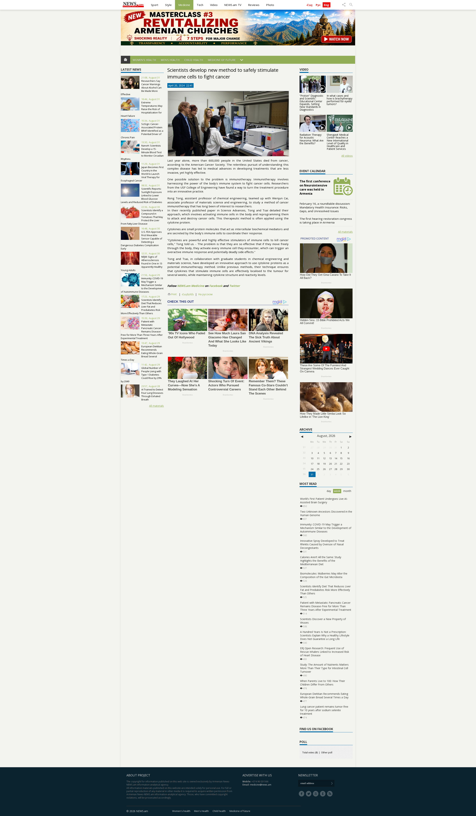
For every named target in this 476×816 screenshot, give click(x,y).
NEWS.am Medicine (190, 286)
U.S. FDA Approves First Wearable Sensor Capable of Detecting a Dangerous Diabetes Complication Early (141, 240)
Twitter (234, 286)
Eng (326, 5)
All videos (347, 155)
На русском (205, 294)
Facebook (215, 286)
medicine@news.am (260, 784)
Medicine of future (221, 60)
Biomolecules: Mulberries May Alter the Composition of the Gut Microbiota (323, 575)
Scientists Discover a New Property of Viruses (323, 620)
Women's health (144, 60)
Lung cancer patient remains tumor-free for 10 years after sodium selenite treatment (324, 710)
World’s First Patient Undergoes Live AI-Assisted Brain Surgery (324, 500)
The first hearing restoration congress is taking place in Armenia (326, 220)
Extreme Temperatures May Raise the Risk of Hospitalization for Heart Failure (141, 109)
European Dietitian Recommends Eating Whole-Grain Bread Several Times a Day (142, 353)
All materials (156, 406)
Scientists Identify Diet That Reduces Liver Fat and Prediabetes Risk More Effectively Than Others (325, 590)
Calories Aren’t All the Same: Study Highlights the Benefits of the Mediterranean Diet (320, 560)
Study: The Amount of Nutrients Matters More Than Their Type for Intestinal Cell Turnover (324, 668)
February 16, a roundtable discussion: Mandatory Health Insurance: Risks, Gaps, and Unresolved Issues (325, 207)
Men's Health (170, 60)
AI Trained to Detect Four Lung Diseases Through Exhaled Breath (152, 394)
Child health (193, 60)
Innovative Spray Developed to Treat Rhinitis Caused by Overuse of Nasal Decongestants (322, 544)
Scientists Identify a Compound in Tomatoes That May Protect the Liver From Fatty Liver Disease (142, 217)
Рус (318, 5)
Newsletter (308, 775)
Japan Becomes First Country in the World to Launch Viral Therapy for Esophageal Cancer (142, 173)
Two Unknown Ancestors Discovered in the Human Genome (326, 513)
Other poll (326, 752)
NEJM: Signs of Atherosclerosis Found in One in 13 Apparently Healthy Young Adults (141, 263)
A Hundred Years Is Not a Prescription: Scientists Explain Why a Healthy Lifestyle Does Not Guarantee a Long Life (324, 635)
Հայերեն (188, 294)
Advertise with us (257, 775)
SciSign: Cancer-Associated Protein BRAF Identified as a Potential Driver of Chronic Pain (142, 130)
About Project (138, 775)
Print (174, 294)
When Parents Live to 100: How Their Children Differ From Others (322, 682)
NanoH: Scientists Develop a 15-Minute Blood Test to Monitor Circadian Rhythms (142, 152)
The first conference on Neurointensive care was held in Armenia (315, 187)
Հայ (309, 5)
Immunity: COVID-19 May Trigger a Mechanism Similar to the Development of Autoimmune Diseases (142, 285)
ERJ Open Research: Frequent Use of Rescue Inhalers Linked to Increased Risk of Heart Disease (324, 651)
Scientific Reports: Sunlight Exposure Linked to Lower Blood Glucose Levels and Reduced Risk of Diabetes (141, 195)
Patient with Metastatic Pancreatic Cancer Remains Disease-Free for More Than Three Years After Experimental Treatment (142, 330)
